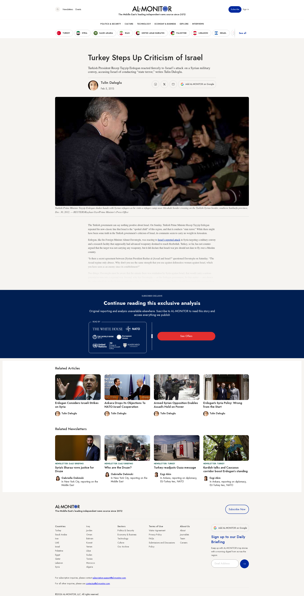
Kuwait (89, 542)
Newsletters (68, 9)
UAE (57, 542)
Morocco (90, 562)
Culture (129, 24)
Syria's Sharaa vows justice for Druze (74, 469)
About (182, 530)
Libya (88, 550)
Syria (57, 566)
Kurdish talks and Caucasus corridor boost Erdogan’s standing (225, 469)
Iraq (88, 526)
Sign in (246, 9)
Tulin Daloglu (111, 82)
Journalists (184, 534)
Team (182, 538)
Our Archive (123, 546)
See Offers (186, 336)
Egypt (57, 554)
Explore (184, 24)
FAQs (151, 538)
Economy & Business (165, 24)
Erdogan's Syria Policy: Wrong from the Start (222, 405)
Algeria (89, 566)
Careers (183, 542)
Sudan (89, 554)
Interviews (198, 24)
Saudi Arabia (61, 534)
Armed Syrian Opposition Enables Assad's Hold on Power (176, 405)
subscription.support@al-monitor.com (109, 577)
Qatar (57, 558)
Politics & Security (110, 24)
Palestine (59, 550)
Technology (144, 24)
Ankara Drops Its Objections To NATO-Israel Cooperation (125, 405)
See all (242, 33)
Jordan (89, 530)
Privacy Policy (155, 534)
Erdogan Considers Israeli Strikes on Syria (76, 405)
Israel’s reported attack (169, 239)
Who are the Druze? (118, 468)
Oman (89, 534)
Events (78, 9)
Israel (57, 546)
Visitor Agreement (157, 530)
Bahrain (89, 538)
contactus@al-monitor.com (98, 583)
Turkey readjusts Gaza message (175, 468)
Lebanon (59, 562)
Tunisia (89, 558)
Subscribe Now (237, 509)
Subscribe (235, 9)
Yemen (89, 546)
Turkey (58, 530)
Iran (57, 538)
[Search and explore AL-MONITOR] (57, 9)
